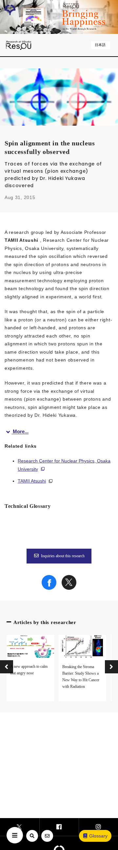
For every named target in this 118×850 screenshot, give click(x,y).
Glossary (98, 835)
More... (21, 432)
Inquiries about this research (63, 556)
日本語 (100, 45)
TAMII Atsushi (32, 481)
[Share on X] (69, 588)
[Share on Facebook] (49, 588)
